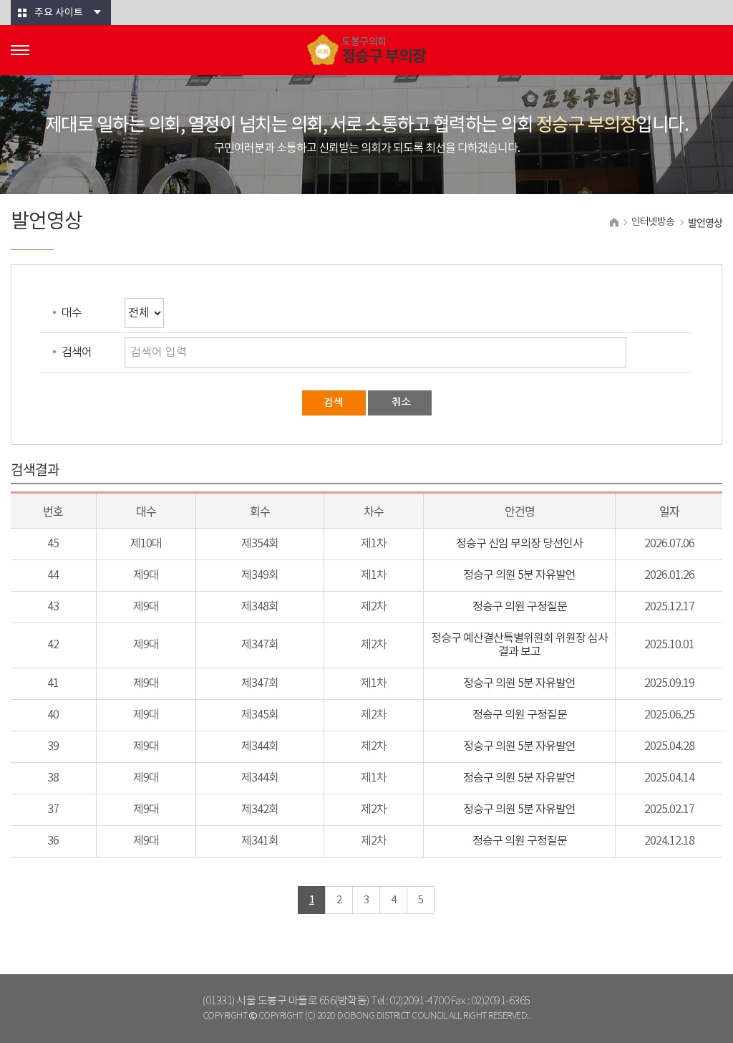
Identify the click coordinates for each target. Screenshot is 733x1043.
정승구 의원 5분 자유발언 (519, 575)
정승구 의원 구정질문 (519, 606)
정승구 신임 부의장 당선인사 (519, 543)
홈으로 (614, 222)
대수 (72, 313)
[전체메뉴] (20, 50)
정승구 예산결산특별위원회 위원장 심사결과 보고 (519, 645)
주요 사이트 (58, 13)
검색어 (77, 352)
